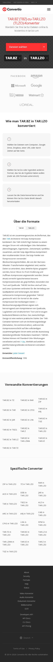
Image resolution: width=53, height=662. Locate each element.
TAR (8, 238)
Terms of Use (19, 648)
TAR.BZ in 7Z (8, 400)
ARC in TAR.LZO (10, 513)
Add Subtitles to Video (21, 2)
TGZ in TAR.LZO (10, 551)
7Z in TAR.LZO (26, 484)
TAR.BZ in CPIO (27, 410)
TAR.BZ (21, 228)
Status (26, 587)
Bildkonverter (26, 605)
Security (26, 576)
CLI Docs (26, 622)
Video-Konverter (26, 593)
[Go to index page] (12, 9)
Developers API (26, 614)
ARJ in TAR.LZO (27, 513)
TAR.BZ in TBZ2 (10, 429)
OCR (26, 609)
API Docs (26, 618)
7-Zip (22, 341)
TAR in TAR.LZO (10, 504)
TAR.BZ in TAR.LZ (10, 439)
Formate (26, 580)
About (26, 572)
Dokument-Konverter (26, 601)
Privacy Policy (34, 648)
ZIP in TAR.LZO (9, 484)
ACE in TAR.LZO (10, 494)
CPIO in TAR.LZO (10, 523)
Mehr (33, 2)
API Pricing (26, 626)
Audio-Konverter (26, 597)
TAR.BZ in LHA (27, 420)
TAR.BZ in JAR (9, 420)
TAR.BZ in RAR (27, 400)
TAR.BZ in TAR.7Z (10, 448)
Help (26, 584)
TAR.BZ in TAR (9, 410)
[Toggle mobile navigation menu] (48, 9)
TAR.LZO (31, 228)
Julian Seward (18, 353)
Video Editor (7, 2)
